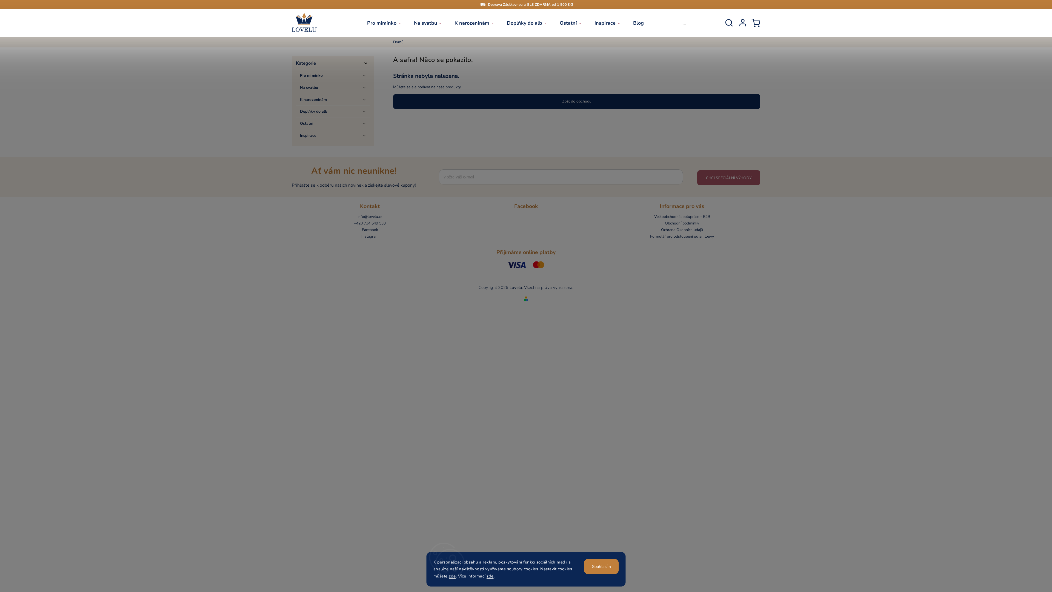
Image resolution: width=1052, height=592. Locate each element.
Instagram (370, 236)
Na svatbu (309, 87)
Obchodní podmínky (682, 223)
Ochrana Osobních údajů (682, 229)
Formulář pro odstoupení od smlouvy (682, 236)
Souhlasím (601, 566)
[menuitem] (387, 23)
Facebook (370, 229)
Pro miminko (311, 75)
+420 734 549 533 (370, 223)
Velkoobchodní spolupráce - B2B (682, 216)
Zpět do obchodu (576, 101)
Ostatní (306, 123)
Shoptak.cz (543, 293)
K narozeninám (313, 99)
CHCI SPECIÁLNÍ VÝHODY (728, 177)
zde (452, 576)
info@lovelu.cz (370, 216)
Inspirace (308, 135)
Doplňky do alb (313, 111)
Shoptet (518, 293)
